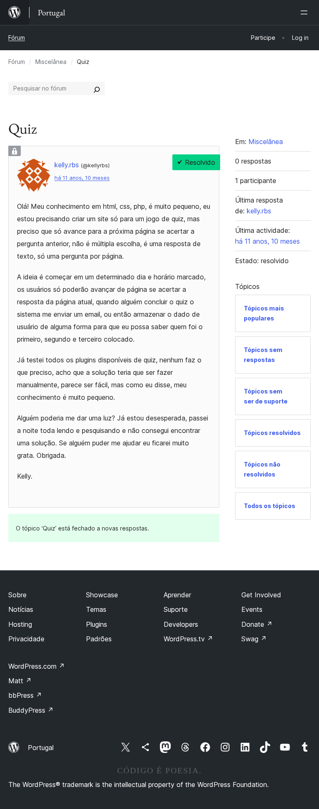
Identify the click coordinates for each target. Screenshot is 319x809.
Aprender (177, 595)
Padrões (99, 639)
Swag (254, 639)
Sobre (17, 595)
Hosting (20, 624)
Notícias (20, 609)
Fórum (16, 37)
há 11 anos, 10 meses (82, 178)
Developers (181, 624)
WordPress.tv (188, 639)
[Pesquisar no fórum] (97, 88)
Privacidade (26, 639)
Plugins (96, 624)
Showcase (102, 595)
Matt (20, 681)
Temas (96, 609)
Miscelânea (50, 61)
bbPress (25, 695)
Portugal (41, 747)
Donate (256, 624)
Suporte (176, 609)
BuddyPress (31, 710)
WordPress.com (36, 666)
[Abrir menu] (305, 12)
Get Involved (261, 595)
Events (252, 609)
